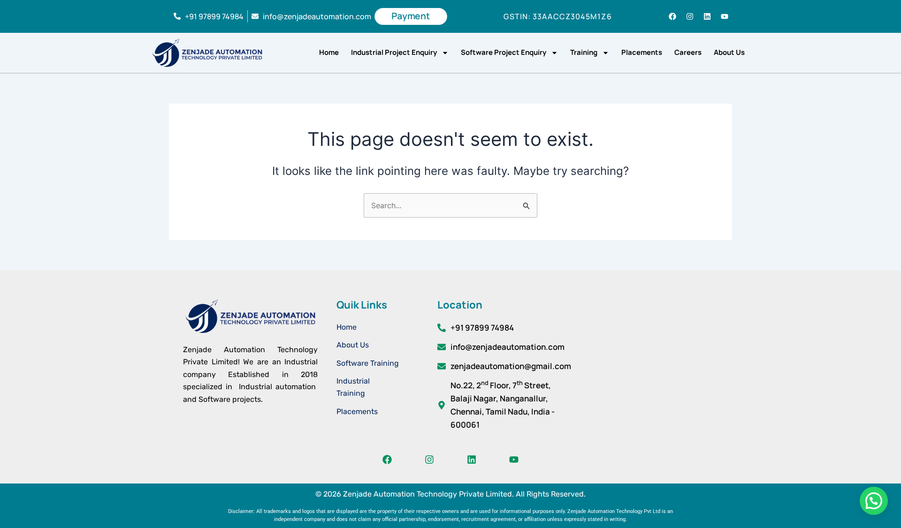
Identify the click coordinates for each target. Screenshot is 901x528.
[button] (874, 501)
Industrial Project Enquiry (394, 52)
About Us (729, 52)
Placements (641, 52)
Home (329, 52)
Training (583, 52)
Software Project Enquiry (503, 52)
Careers (688, 52)
